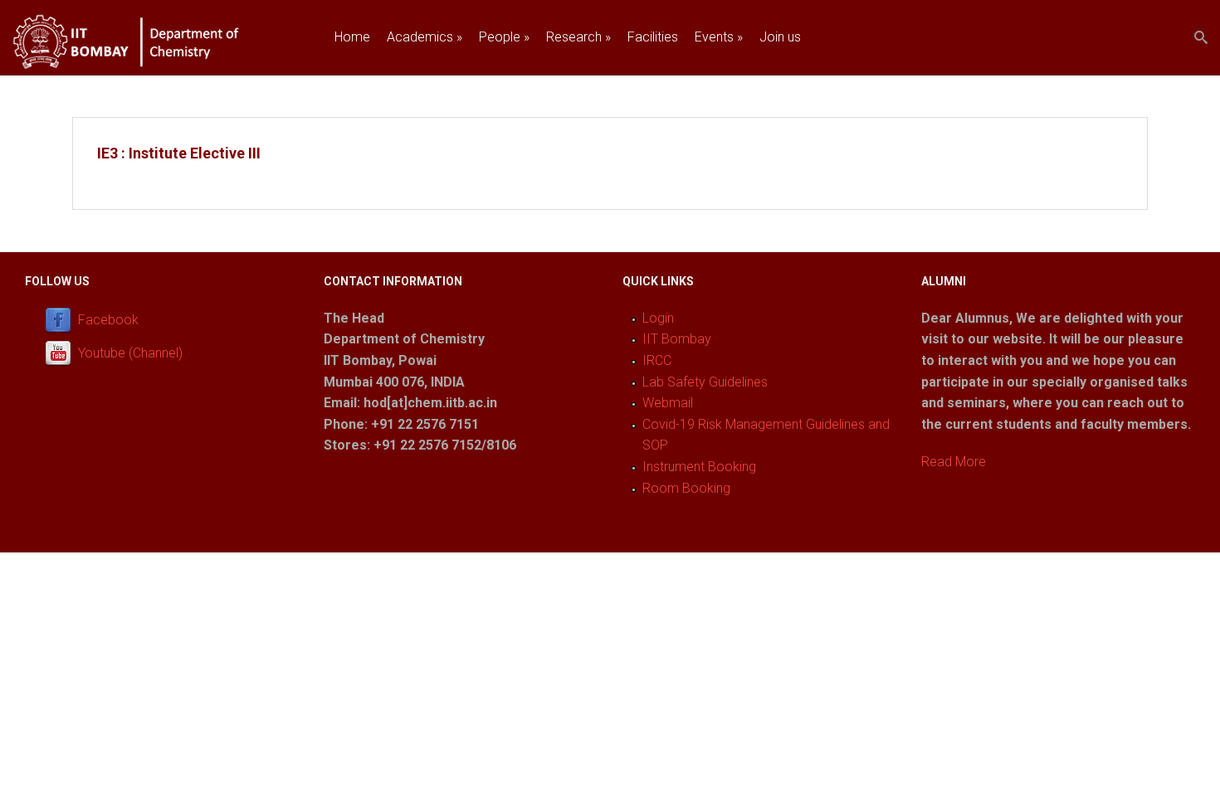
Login (658, 318)
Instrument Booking (699, 466)
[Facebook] (61, 320)
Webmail (667, 403)
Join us (780, 37)
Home (352, 37)
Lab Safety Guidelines (705, 382)
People (504, 37)
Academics (424, 37)
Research (578, 37)
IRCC (656, 360)
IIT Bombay (676, 339)
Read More (953, 461)
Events (719, 37)
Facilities (652, 37)
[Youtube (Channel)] (61, 353)
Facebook (108, 320)
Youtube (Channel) (130, 353)
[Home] (146, 65)
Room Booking (686, 488)
